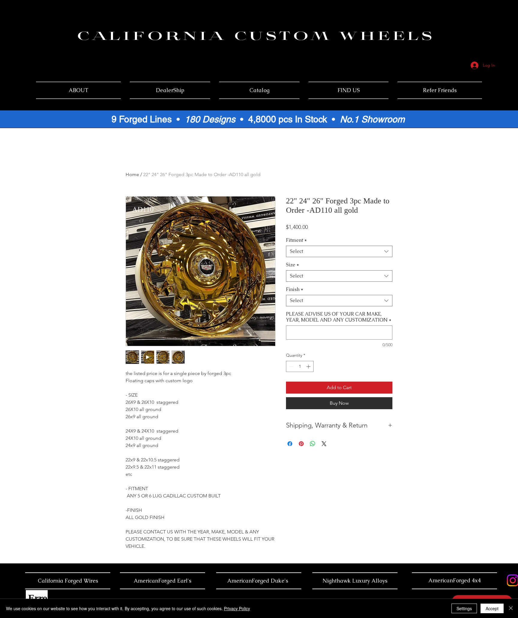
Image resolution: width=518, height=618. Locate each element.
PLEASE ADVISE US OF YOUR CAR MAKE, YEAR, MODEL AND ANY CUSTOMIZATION (338, 317)
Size (292, 265)
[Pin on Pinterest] (301, 443)
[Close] (510, 608)
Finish (294, 289)
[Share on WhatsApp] (312, 443)
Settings (464, 608)
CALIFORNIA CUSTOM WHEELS (256, 37)
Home (132, 174)
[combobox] (339, 251)
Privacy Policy (237, 608)
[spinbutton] (299, 366)
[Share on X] (324, 443)
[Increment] (309, 366)
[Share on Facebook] (289, 443)
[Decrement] (290, 366)
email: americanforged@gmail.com (475, 32)
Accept (492, 608)
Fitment (296, 240)
